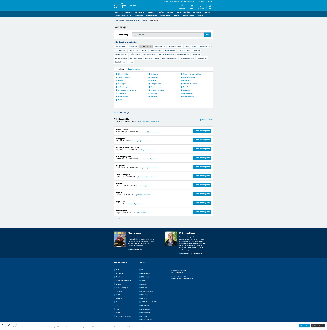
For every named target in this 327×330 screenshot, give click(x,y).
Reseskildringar (165, 15)
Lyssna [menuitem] (166, 1)
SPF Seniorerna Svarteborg (127, 90)
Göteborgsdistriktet (190, 46)
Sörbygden (154, 93)
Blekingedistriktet (120, 46)
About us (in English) (122, 287)
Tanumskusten (123, 96)
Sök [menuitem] (210, 8)
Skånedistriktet (135, 54)
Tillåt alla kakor (304, 326)
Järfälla (144, 20)
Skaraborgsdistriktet (121, 54)
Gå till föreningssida (202, 131)
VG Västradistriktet (121, 58)
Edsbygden (154, 74)
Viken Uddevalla (188, 96)
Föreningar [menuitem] (182, 8)
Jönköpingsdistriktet (156, 50)
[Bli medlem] (171, 239)
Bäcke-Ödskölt (123, 74)
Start (117, 12)
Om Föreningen (127, 12)
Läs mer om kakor (153, 327)
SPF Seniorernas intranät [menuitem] (187, 1)
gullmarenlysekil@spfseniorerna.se (147, 177)
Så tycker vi (119, 284)
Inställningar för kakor (318, 326)
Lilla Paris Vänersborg (190, 84)
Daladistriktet (133, 46)
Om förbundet (120, 270)
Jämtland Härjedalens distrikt (137, 50)
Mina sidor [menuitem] (201, 8)
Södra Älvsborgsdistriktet (166, 54)
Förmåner (161, 12)
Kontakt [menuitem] (192, 8)
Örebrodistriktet (202, 58)
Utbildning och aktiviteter (123, 280)
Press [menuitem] (171, 1)
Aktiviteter (151, 12)
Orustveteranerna (156, 87)
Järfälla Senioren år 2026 (123, 15)
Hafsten (120, 80)
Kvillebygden (122, 84)
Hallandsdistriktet (205, 46)
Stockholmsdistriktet (133, 20)
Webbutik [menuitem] (176, 1)
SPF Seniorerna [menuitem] (202, 1)
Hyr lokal (176, 15)
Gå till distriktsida (207, 120)
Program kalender (188, 15)
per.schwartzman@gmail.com (148, 159)
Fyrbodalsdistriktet (145, 46)
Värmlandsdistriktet (136, 58)
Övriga (130, 62)
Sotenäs (186, 87)
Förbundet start (119, 20)
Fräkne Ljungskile (124, 77)
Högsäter (154, 80)
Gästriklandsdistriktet (175, 46)
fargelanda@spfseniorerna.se (149, 168)
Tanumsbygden (188, 93)
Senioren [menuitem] (210, 1)
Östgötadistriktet (120, 62)
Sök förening (123, 35)
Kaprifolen (186, 80)
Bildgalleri (170, 12)
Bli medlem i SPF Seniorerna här (191, 253)
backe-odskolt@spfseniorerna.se (149, 132)
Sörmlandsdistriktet (183, 54)
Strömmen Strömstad (157, 90)
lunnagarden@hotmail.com (145, 186)
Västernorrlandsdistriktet (169, 58)
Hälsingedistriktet (120, 50)
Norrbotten (197, 50)
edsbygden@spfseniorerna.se (142, 141)
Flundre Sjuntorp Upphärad (192, 74)
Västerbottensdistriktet (152, 58)
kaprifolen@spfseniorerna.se (136, 204)
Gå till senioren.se (136, 249)
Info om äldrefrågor (183, 12)
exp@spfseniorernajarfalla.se (183, 278)
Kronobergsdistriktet (184, 50)
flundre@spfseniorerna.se (146, 150)
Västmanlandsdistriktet (187, 58)
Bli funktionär (139, 12)
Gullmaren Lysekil (189, 77)
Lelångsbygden (156, 84)
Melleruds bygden (124, 87)
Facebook (207, 12)
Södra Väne (122, 93)
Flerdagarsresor (151, 15)
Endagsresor (139, 15)
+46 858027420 (182, 276)
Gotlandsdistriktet (159, 46)
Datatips (200, 15)
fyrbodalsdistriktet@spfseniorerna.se (148, 121)
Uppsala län (196, 54)
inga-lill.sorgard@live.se (142, 213)
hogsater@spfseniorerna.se (143, 195)
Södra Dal (186, 90)
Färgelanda (154, 77)
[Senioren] (120, 239)
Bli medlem (197, 12)
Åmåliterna (121, 100)
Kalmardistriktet (170, 50)
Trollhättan (154, 96)
